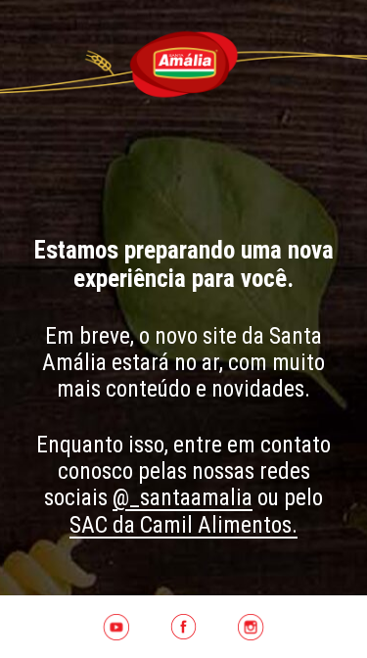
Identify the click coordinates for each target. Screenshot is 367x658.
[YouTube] (116, 627)
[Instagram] (251, 627)
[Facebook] (183, 627)
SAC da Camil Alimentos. (183, 525)
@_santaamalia (182, 497)
